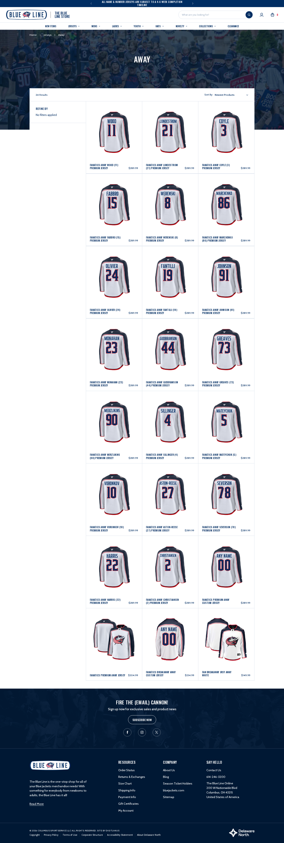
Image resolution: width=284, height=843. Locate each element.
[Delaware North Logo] (241, 832)
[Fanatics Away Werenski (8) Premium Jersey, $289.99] (170, 195)
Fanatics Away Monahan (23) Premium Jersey (106, 384)
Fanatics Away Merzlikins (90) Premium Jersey (105, 456)
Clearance (233, 26)
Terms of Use (70, 834)
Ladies (116, 26)
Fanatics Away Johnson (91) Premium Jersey (218, 311)
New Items (50, 26)
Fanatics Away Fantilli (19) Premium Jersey (161, 311)
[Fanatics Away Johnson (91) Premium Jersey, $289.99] (226, 268)
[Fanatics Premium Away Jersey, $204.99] (114, 630)
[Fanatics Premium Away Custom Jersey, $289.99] (226, 557)
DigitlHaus (112, 830)
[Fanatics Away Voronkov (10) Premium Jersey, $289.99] (114, 485)
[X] (157, 732)
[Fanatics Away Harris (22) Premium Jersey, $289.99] (114, 557)
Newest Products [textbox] (225, 94)
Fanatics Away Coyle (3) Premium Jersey (216, 166)
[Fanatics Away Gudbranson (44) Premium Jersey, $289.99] (170, 340)
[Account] (261, 15)
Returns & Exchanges (131, 777)
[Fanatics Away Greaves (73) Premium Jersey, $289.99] (226, 340)
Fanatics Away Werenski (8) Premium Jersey (162, 239)
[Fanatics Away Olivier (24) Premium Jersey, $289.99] (114, 268)
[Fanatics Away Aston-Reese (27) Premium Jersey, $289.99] (170, 485)
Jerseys (72, 26)
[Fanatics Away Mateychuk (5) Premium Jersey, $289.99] (226, 413)
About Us (169, 770)
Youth (137, 26)
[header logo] (50, 765)
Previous (91, 3)
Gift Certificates (128, 804)
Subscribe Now (142, 720)
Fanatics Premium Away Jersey (107, 675)
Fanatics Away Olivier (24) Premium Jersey (105, 311)
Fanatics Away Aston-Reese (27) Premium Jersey (162, 528)
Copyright (35, 834)
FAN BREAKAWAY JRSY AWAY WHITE (216, 673)
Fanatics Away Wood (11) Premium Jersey (104, 166)
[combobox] (231, 95)
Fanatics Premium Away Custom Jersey (215, 601)
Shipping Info (126, 790)
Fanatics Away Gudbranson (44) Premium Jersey (162, 384)
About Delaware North (149, 834)
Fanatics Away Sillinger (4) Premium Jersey (162, 456)
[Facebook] (127, 732)
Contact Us (213, 770)
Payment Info (127, 797)
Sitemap (168, 797)
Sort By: (208, 94)
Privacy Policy (51, 834)
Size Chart (125, 783)
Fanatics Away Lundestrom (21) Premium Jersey (162, 166)
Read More (37, 804)
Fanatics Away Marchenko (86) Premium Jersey (217, 239)
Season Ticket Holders (177, 783)
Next (192, 3)
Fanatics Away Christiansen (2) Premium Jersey (162, 601)
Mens (94, 26)
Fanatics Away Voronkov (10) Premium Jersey (107, 528)
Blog (166, 777)
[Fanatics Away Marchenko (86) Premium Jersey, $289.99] (226, 195)
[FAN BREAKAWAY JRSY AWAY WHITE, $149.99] (226, 630)
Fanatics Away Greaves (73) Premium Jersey (218, 384)
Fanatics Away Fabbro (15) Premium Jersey (105, 239)
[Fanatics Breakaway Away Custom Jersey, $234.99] (170, 630)
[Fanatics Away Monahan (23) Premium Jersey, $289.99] (114, 340)
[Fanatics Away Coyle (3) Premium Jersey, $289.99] (226, 123)
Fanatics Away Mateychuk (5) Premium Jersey (219, 456)
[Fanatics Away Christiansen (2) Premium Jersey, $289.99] (170, 557)
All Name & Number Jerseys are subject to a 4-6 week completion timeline (142, 3)
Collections (206, 26)
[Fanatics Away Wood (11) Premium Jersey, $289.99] (114, 123)
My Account (125, 810)
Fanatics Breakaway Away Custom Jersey (161, 673)
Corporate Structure (92, 834)
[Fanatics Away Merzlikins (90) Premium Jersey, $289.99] (114, 413)
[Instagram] (142, 732)
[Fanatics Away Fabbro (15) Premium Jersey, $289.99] (114, 195)
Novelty (180, 26)
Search (249, 14)
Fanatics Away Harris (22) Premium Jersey (105, 601)
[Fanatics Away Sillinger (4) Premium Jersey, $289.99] (170, 413)
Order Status (126, 770)
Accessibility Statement (120, 834)
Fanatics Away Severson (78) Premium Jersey (219, 528)
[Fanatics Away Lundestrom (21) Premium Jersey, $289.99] (170, 123)
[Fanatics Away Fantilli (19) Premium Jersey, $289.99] (170, 268)
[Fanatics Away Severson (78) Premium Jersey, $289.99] (226, 485)
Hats (159, 26)
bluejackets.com (173, 790)
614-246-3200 (215, 777)
